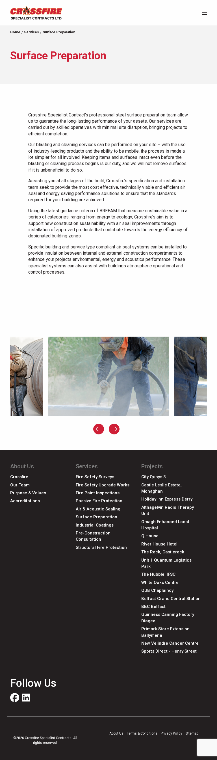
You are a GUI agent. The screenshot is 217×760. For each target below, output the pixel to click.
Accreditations (25, 500)
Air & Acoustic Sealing (98, 509)
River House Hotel (159, 544)
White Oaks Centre (160, 582)
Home (15, 32)
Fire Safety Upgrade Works (102, 485)
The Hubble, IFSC (158, 574)
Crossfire (19, 476)
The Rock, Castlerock (162, 552)
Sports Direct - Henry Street (169, 651)
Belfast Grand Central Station (171, 598)
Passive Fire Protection (99, 500)
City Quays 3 (153, 476)
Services (31, 32)
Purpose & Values (28, 492)
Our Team (20, 485)
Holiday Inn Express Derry (166, 499)
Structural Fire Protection (101, 547)
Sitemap (192, 733)
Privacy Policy (171, 733)
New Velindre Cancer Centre (170, 643)
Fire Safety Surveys (95, 476)
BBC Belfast (153, 606)
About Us (116, 733)
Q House (150, 535)
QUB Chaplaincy (157, 590)
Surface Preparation (96, 516)
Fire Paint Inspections (98, 492)
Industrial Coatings (95, 525)
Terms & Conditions (142, 733)
